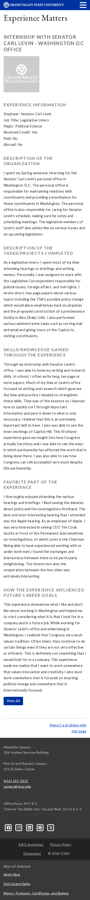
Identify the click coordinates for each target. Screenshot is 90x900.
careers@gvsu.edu (17, 786)
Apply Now (12, 874)
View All (13, 701)
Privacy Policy (61, 844)
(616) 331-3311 (16, 781)
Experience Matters (36, 17)
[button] (83, 5)
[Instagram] (19, 827)
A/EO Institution (30, 844)
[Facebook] (9, 827)
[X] (51, 827)
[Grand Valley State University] (34, 6)
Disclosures (32, 853)
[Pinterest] (40, 827)
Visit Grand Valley (17, 884)
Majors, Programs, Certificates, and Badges (36, 893)
